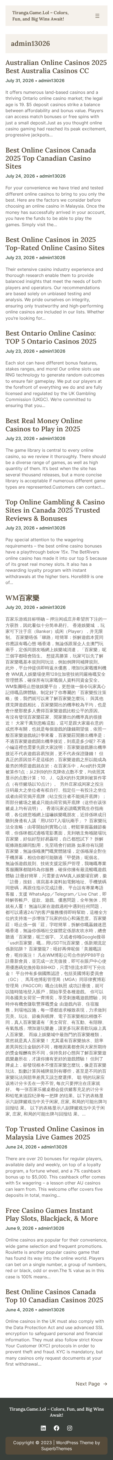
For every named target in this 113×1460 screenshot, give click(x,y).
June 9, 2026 (19, 1228)
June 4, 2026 (19, 1309)
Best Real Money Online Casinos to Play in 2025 (44, 425)
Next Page (92, 1384)
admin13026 (51, 80)
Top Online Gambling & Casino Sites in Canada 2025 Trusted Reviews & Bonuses (55, 510)
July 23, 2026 (20, 257)
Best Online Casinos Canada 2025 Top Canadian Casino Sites (50, 158)
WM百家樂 (22, 598)
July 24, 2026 (20, 176)
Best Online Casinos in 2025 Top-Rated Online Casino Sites (54, 244)
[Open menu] (97, 16)
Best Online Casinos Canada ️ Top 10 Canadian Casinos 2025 (54, 1296)
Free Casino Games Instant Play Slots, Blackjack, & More (51, 1215)
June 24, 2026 (20, 1147)
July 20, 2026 (20, 607)
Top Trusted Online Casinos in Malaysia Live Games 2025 (54, 1133)
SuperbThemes (56, 1448)
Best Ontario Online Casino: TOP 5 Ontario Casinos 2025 (50, 337)
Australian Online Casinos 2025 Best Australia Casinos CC (56, 67)
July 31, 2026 (19, 80)
